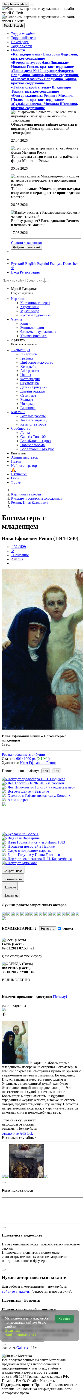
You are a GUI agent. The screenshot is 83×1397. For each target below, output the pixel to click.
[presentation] (46, 563)
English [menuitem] (30, 264)
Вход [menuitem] (15, 272)
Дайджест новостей (26, 247)
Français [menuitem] (56, 264)
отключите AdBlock (17, 1133)
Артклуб (24, 342)
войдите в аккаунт (16, 1291)
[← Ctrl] (15, 800)
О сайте (33, 1381)
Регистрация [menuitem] (30, 272)
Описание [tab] (20, 555)
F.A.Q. (21, 1381)
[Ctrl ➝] (20, 834)
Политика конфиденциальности (46, 1389)
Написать (47, 928)
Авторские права (15, 1393)
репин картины (14, 1005)
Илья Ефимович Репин (38, 763)
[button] (23, 34)
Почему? (60, 997)
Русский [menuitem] (17, 264)
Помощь (9, 1381)
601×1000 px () (33, 759)
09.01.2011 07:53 (15, 948)
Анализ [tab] (17, 559)
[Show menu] (31, 5)
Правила (41, 1385)
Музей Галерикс (24, 291)
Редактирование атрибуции (23, 754)
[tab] (18, 547)
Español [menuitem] (43, 264)
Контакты (48, 1381)
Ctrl (45, 771)
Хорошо (65, 1318)
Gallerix (22, 1348)
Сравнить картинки (26, 243)
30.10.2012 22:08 (15, 972)
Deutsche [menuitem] (70, 264)
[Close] (47, 281)
